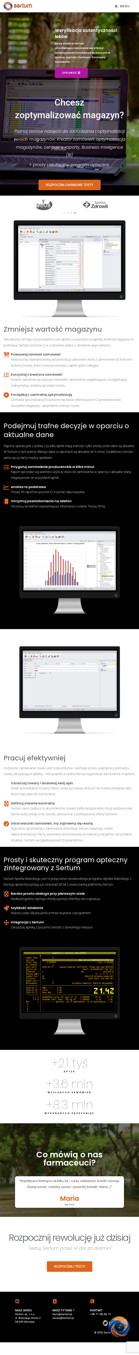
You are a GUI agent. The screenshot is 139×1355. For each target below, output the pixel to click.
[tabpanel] (44, 192)
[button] (70, 172)
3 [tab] (71, 200)
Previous (23, 192)
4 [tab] (75, 200)
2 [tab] (68, 200)
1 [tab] (64, 200)
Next (116, 192)
